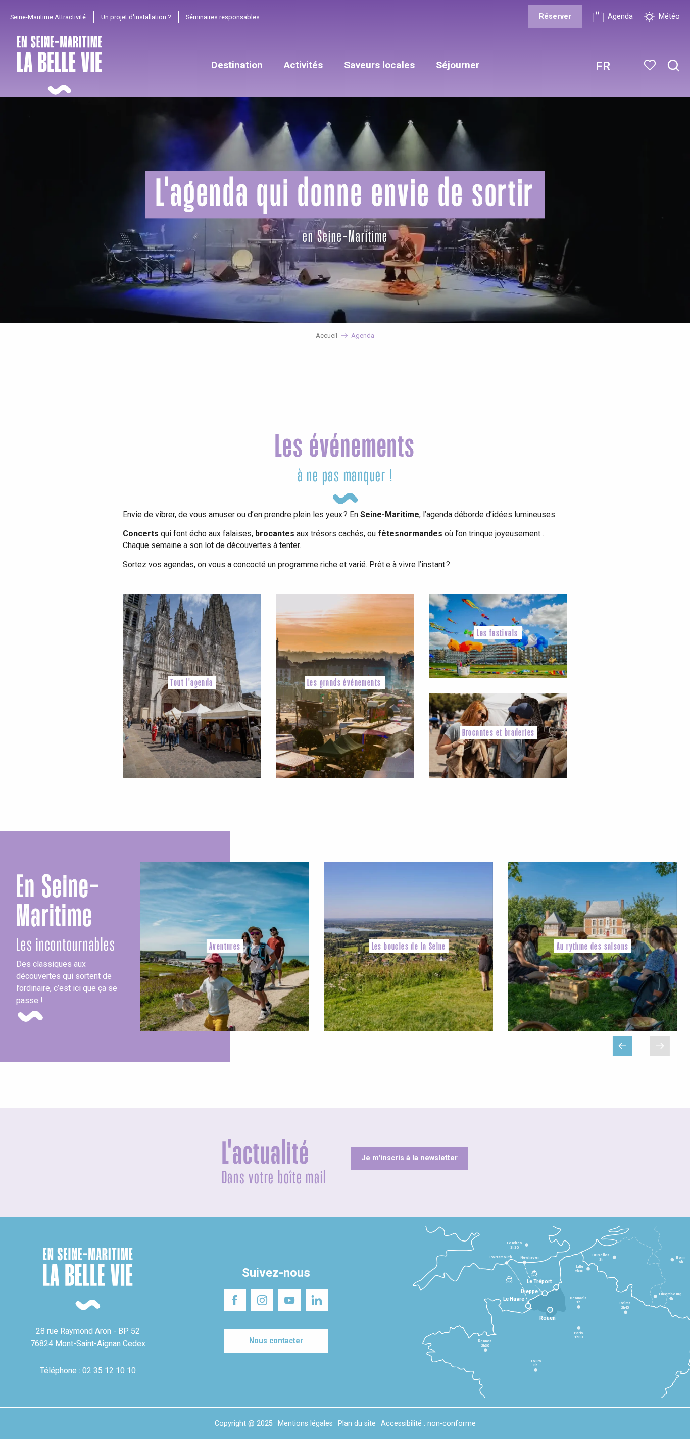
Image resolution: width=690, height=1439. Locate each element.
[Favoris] (650, 65)
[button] (673, 66)
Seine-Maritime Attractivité (48, 17)
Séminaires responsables (223, 17)
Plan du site (357, 1423)
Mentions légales (305, 1423)
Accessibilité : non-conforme (428, 1423)
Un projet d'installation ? (136, 17)
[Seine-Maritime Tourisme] (55, 65)
